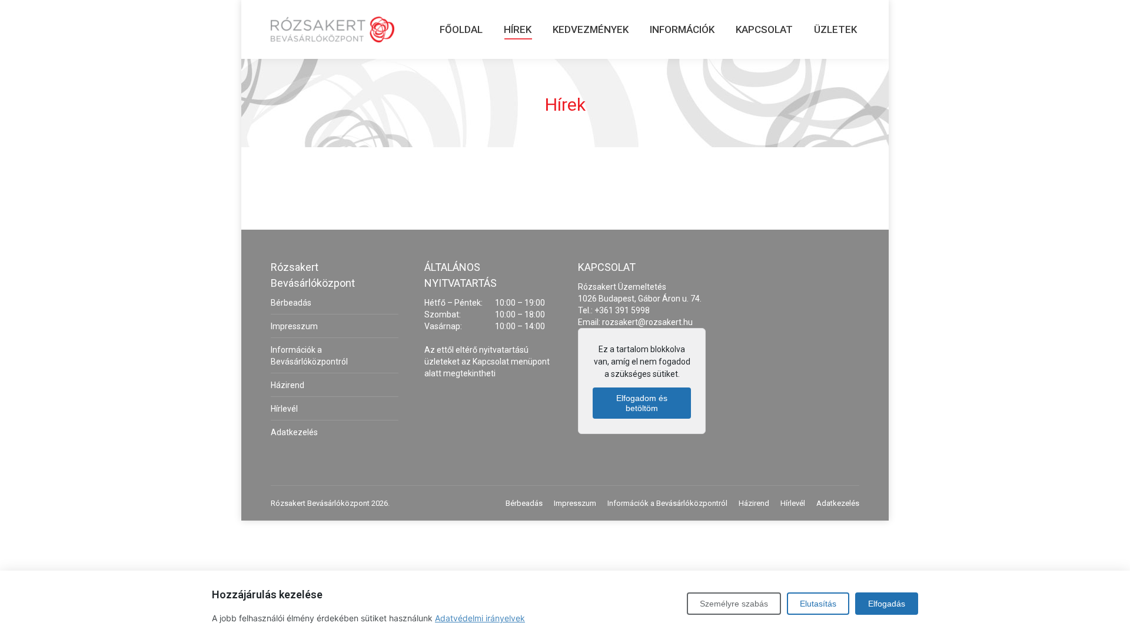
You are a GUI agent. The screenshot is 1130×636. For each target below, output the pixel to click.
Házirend (287, 385)
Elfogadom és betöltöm (641, 403)
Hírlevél (284, 408)
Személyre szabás (734, 603)
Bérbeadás (291, 302)
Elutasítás (818, 603)
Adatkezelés (294, 432)
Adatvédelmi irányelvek (480, 618)
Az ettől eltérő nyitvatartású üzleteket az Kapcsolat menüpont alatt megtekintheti (487, 361)
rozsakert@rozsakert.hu (647, 322)
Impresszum (294, 326)
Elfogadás (886, 603)
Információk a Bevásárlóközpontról (309, 355)
